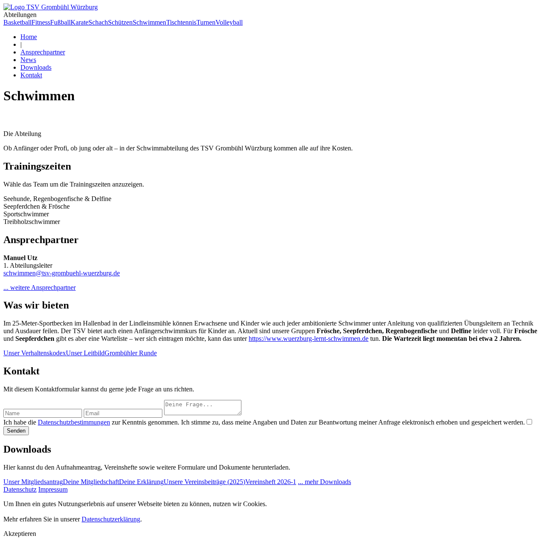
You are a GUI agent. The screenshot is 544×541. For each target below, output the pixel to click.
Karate (79, 22)
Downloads (35, 67)
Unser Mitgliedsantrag (33, 481)
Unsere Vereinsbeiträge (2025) (204, 481)
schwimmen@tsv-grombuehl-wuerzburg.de (61, 273)
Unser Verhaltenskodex (34, 353)
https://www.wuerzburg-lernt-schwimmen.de (308, 338)
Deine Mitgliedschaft (91, 481)
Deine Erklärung (141, 481)
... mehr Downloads (324, 481)
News (28, 59)
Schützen (120, 22)
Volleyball (229, 22)
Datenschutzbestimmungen (74, 422)
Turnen (205, 22)
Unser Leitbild (85, 353)
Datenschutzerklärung (111, 519)
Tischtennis (181, 22)
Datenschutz (20, 489)
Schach (98, 22)
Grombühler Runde (131, 353)
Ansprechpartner (42, 52)
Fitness (40, 22)
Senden (16, 431)
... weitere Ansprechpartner (39, 287)
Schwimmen (149, 22)
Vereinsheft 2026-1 (270, 481)
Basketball (17, 22)
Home (28, 36)
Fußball (60, 22)
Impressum (53, 489)
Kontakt (31, 75)
